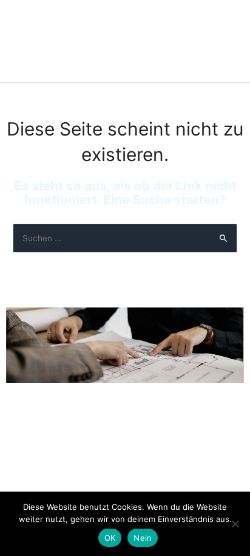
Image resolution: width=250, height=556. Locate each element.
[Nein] (235, 524)
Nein (142, 538)
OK (110, 538)
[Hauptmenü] (224, 41)
